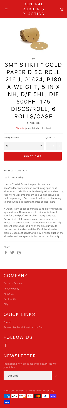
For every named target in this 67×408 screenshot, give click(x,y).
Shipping (21, 128)
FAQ (6, 304)
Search (7, 322)
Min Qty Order (11, 137)
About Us (9, 293)
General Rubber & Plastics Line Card (24, 327)
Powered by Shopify (45, 391)
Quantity (51, 137)
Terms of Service (13, 283)
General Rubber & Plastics (33, 9)
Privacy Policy (11, 288)
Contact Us (10, 299)
